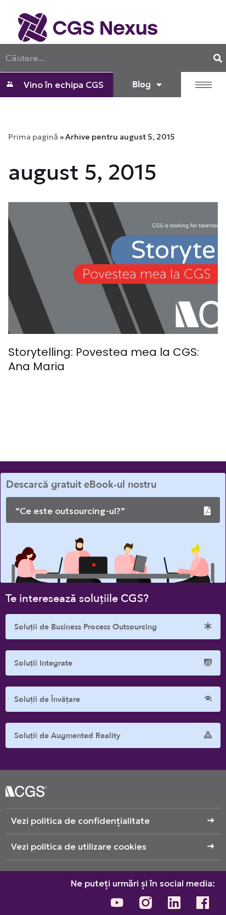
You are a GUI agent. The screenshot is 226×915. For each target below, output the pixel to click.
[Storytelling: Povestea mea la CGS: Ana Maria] (113, 268)
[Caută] (218, 58)
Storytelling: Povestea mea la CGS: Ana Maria (103, 359)
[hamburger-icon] (203, 85)
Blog (141, 85)
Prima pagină (33, 137)
